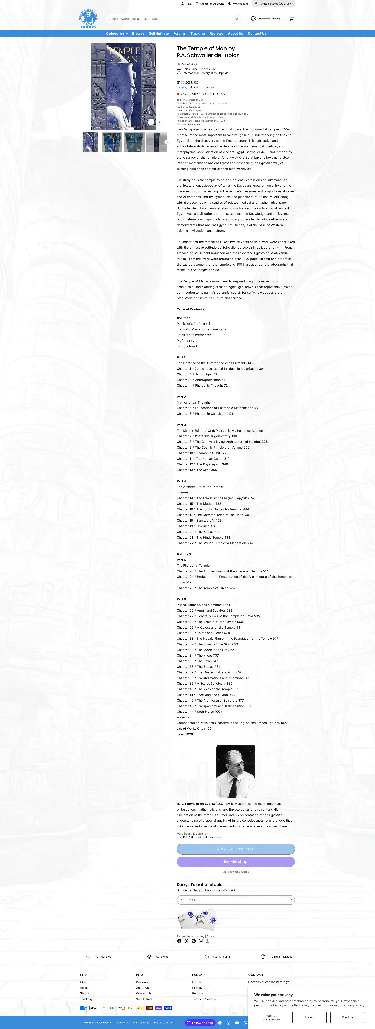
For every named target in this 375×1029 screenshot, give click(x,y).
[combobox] (173, 18)
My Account (240, 3)
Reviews (142, 982)
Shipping (182, 87)
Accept (309, 1017)
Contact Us (143, 993)
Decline (347, 1017)
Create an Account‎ (212, 3)
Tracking (86, 999)
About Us (142, 988)
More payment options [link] (236, 871)
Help (188, 3)
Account (85, 988)
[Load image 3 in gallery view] (134, 142)
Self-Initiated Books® (100, 1022)
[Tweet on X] (186, 940)
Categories (115, 33)
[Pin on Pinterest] (193, 940)
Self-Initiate (144, 999)
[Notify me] (290, 900)
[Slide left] (151, 122)
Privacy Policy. (354, 1005)
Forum (196, 982)
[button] (291, 18)
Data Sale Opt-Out (163, 1022)
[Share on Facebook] (179, 940)
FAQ (83, 982)
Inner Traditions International (200, 837)
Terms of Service (204, 999)
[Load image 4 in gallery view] (156, 142)
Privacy (197, 988)
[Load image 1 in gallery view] (90, 142)
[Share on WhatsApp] (200, 940)
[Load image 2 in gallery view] (112, 142)
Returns (197, 993)
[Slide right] (159, 122)
